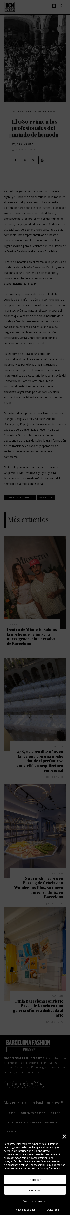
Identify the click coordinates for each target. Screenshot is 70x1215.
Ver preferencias (35, 1201)
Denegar (35, 1190)
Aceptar (35, 1180)
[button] (64, 1136)
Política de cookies (25, 1209)
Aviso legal (53, 1209)
